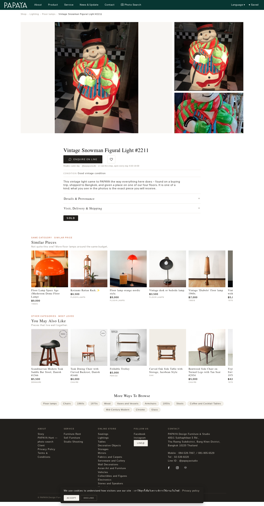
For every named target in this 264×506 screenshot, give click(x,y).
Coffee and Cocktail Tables (205, 404)
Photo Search (133, 4)
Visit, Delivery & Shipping (83, 208)
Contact (110, 4)
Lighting (34, 14)
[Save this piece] (111, 159)
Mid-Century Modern (117, 410)
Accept (71, 498)
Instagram (140, 438)
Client (41, 445)
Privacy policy (191, 491)
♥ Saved (254, 4)
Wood (107, 404)
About (38, 4)
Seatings (103, 434)
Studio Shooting (73, 442)
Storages (103, 449)
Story (41, 434)
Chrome (140, 410)
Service (68, 4)
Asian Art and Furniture (112, 468)
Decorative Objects (109, 445)
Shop (24, 14)
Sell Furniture (72, 438)
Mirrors (102, 453)
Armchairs (150, 404)
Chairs (67, 404)
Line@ (141, 443)
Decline (89, 498)
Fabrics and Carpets (110, 457)
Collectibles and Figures (112, 476)
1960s (80, 404)
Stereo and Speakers (110, 483)
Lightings (103, 438)
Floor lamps (48, 14)
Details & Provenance (79, 199)
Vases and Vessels (127, 404)
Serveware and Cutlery (111, 461)
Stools (180, 404)
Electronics (105, 480)
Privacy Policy (46, 449)
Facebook (139, 434)
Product (53, 4)
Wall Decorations (108, 464)
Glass (154, 410)
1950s (166, 404)
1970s (94, 404)
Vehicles (103, 472)
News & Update (89, 4)
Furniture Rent (72, 434)
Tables (102, 442)
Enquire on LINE (85, 159)
